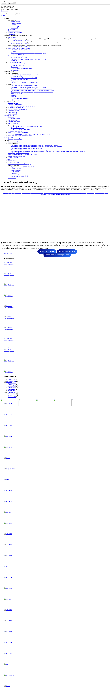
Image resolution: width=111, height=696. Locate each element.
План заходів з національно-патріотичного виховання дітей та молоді (31, 134)
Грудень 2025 (11, 390)
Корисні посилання (13, 157)
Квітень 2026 (11, 384)
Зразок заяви (15, 70)
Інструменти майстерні (67, 251)
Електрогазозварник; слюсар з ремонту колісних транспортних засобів (32, 92)
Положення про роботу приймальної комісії (24, 78)
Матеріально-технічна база (15, 32)
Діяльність (14, 51)
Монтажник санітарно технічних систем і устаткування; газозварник (31, 89)
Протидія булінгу (13, 123)
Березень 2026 (12, 386)
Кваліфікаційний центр (15, 62)
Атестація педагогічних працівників (18, 153)
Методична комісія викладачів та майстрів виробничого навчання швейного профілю (36, 146)
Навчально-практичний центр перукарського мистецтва (24, 56)
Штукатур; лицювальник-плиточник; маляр (24, 85)
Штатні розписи (16, 168)
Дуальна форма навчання (15, 104)
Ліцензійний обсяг (16, 81)
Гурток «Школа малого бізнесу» (20, 129)
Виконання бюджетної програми (20, 175)
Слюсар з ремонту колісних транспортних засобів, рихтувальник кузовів (32, 90)
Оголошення (15, 26)
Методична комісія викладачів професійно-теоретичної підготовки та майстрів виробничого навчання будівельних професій (48, 151)
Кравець (13, 95)
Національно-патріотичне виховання (18, 132)
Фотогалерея (8, 253)
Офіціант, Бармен (16, 99)
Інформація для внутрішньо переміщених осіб (24, 82)
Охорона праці (12, 178)
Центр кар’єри (8, 137)
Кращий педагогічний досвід (16, 156)
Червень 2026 (12, 381)
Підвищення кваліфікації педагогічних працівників (23, 154)
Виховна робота (9, 115)
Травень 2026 (12, 383)
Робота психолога (13, 120)
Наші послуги (12, 160)
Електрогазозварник (17, 93)
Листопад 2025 (12, 392)
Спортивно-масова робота (15, 131)
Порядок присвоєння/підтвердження (22, 68)
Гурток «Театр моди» (17, 128)
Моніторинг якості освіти (15, 107)
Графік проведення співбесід (19, 79)
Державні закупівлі (13, 162)
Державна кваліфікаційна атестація (18, 109)
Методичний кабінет (14, 142)
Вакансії (13, 24)
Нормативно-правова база (19, 64)
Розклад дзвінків (12, 114)
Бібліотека (11, 117)
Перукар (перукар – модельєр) (20, 98)
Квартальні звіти (16, 170)
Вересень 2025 (12, 395)
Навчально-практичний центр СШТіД (19, 48)
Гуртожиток (11, 34)
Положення (14, 67)
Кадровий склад (16, 23)
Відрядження (15, 171)
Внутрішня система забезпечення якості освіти (21, 106)
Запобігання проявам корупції (20, 176)
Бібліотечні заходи (16, 118)
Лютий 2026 (11, 387)
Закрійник (14, 96)
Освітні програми (13, 103)
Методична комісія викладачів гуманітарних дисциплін (27, 148)
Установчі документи (14, 31)
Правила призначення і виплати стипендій (20, 135)
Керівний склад (15, 21)
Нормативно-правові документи (20, 40)
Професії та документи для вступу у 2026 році (24, 74)
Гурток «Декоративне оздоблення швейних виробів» (26, 126)
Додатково (7, 159)
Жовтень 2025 (12, 394)
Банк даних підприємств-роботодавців (19, 164)
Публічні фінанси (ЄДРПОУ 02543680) (22, 167)
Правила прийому (16, 76)
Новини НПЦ (12, 37)
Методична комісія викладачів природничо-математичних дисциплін (31, 150)
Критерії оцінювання (14, 110)
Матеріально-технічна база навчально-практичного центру (28, 53)
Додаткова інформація (17, 54)
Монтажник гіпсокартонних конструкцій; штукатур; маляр (28, 87)
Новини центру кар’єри (15, 139)
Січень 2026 (11, 389)
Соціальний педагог (14, 121)
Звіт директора (12, 29)
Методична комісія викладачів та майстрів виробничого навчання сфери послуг (34, 145)
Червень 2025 (12, 397)
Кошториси (14, 173)
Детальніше (4, 11)
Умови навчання (12, 112)
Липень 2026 (11, 379)
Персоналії (14, 28)
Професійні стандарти (17, 65)
